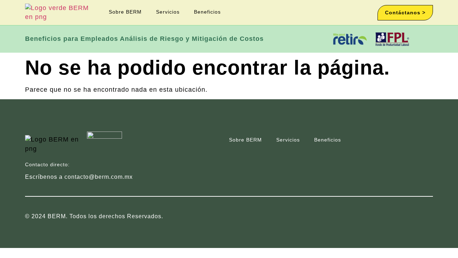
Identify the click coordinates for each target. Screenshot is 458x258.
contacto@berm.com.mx (98, 177)
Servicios (168, 12)
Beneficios (207, 12)
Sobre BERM (125, 12)
